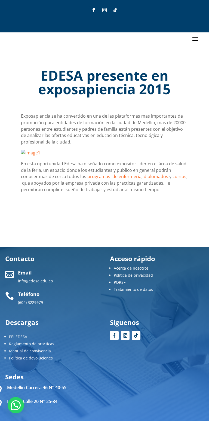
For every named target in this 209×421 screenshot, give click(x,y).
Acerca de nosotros (131, 268)
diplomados (156, 176)
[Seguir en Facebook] (93, 10)
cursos (179, 176)
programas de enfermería (114, 176)
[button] (16, 405)
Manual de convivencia (30, 350)
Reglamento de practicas (31, 343)
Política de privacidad (133, 275)
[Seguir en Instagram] (104, 10)
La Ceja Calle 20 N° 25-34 (32, 401)
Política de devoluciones (31, 358)
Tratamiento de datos (133, 289)
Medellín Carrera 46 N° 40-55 (36, 388)
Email (25, 272)
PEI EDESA (18, 336)
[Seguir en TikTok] (115, 10)
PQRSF (119, 282)
